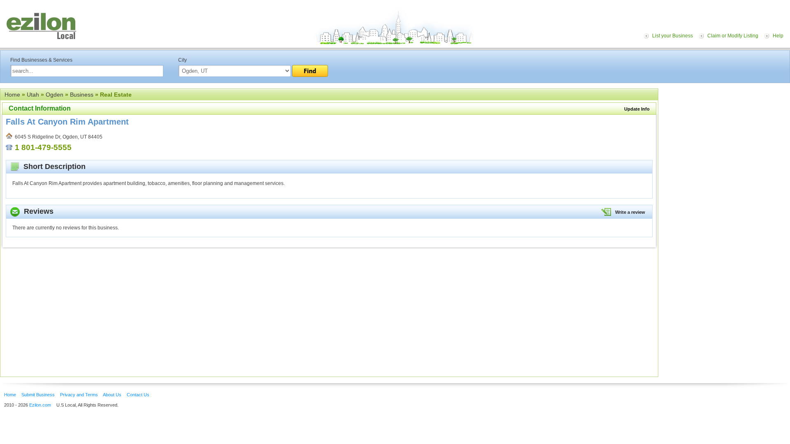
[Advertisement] (726, 139)
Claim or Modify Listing (732, 36)
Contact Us (138, 394)
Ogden (54, 94)
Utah (33, 94)
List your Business (672, 36)
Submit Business (38, 394)
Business (81, 94)
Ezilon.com (40, 404)
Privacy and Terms (79, 394)
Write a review (630, 212)
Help (778, 36)
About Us (112, 394)
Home (12, 94)
